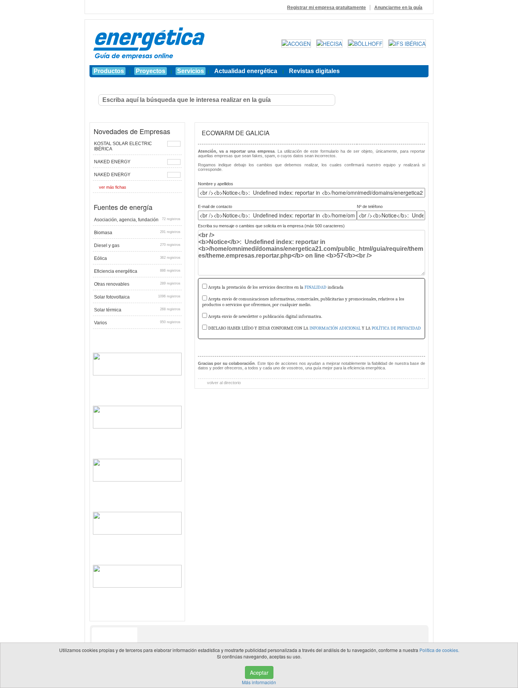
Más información (259, 682)
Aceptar (259, 672)
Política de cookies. (439, 650)
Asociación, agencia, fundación (137, 219)
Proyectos (150, 71)
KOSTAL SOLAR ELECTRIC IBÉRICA (123, 146)
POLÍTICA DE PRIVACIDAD (396, 328)
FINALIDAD (315, 287)
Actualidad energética (245, 71)
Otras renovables (137, 284)
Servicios (190, 71)
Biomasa (137, 232)
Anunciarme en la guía (398, 7)
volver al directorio (223, 382)
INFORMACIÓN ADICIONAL (335, 328)
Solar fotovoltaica (137, 297)
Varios (137, 322)
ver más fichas (112, 187)
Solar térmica (137, 310)
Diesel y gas (137, 245)
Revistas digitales (314, 71)
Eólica (137, 258)
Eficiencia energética (137, 271)
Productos (109, 71)
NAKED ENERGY (112, 161)
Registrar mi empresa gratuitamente (326, 7)
